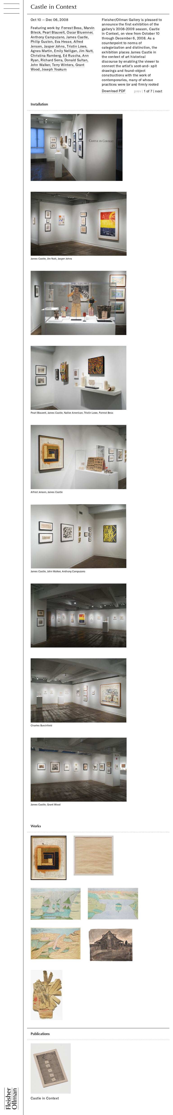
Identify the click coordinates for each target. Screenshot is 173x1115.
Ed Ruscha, (72, 55)
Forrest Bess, (72, 28)
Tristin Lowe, (77, 46)
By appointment (27, 1081)
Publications (17, 45)
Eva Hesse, (64, 41)
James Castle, (77, 37)
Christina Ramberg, (46, 55)
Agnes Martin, (42, 51)
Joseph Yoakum (54, 69)
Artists (10, 28)
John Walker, (41, 65)
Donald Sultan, (76, 60)
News (10, 53)
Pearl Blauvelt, (54, 32)
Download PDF (114, 91)
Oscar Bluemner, (80, 32)
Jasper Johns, (55, 46)
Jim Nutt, (86, 51)
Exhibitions (16, 37)
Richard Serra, (52, 60)
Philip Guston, (42, 41)
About (10, 61)
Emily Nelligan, (66, 51)
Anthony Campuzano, (48, 37)
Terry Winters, (63, 65)
